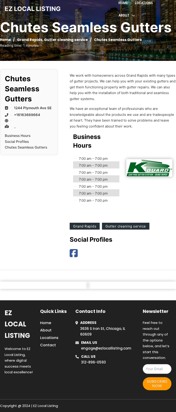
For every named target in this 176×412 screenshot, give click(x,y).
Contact (48, 345)
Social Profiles (17, 141)
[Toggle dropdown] (133, 15)
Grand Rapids (29, 39)
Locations (144, 3)
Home (123, 3)
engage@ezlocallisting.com (106, 348)
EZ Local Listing (17, 324)
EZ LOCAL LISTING (33, 9)
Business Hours (17, 135)
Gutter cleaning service (66, 39)
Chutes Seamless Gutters (26, 147)
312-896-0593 (93, 362)
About (46, 330)
